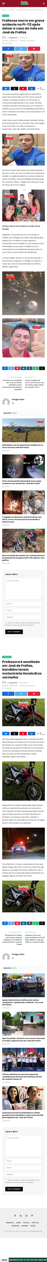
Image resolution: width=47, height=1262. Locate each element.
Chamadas (7, 657)
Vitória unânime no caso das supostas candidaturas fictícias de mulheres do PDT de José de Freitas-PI (22, 1076)
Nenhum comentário (28, 41)
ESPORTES (15, 1226)
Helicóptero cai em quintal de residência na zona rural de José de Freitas (22, 446)
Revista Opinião (36, 1231)
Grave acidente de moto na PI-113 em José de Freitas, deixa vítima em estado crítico (34, 383)
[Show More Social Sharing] (43, 49)
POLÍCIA (26, 1223)
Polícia (5, 16)
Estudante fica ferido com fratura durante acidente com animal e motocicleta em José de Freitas (12, 939)
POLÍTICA (35, 1223)
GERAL (18, 1223)
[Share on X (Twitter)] (21, 49)
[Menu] (3, 3)
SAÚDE (32, 1226)
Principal (10, 1223)
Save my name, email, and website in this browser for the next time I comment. (22, 1181)
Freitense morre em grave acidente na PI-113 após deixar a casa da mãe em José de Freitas (35, 938)
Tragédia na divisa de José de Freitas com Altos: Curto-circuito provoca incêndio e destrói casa (22, 519)
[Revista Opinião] (24, 3)
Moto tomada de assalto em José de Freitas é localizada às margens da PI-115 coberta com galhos (23, 558)
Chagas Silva (13, 38)
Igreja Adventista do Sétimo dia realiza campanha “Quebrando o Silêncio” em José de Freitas (22, 1002)
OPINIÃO (25, 1226)
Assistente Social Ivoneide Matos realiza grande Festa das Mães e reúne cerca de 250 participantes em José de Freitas (22, 1115)
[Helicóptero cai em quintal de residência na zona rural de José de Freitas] (23, 430)
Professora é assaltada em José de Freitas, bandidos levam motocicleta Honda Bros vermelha (12, 385)
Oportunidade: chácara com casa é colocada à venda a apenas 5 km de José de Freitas (23, 1039)
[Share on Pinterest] (34, 49)
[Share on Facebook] (8, 49)
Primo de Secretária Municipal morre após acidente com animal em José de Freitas (21, 482)
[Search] (44, 3)
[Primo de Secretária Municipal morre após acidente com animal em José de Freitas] (23, 466)
